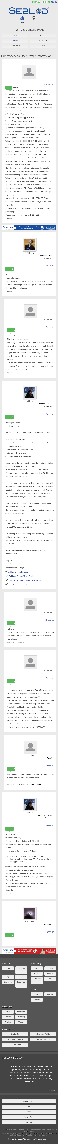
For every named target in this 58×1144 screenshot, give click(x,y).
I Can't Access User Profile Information (26, 56)
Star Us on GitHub (43, 1039)
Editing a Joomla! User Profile (21, 576)
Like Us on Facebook (15, 1039)
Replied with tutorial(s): (15, 567)
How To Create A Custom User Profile (25, 580)
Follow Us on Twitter (42, 1034)
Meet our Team (15, 1045)
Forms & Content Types (29, 29)
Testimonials (51, 1090)
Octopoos (30, 1139)
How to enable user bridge (20, 585)
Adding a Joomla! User (18, 572)
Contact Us (15, 1034)
